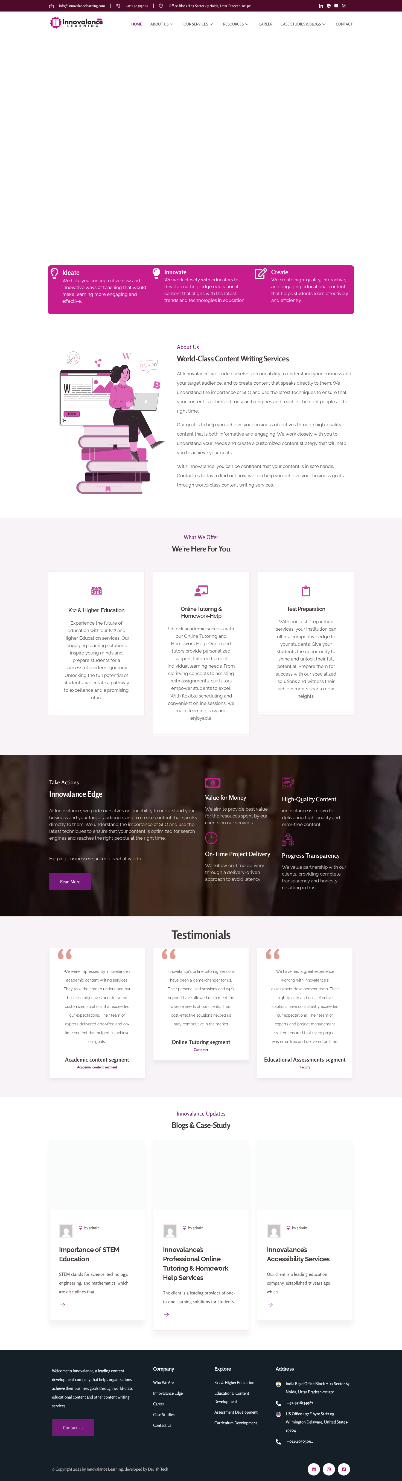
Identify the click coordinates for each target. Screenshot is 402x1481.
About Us (159, 24)
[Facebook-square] (344, 1469)
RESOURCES (233, 24)
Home (136, 24)
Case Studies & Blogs (301, 24)
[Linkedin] (314, 1469)
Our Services (195, 24)
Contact (344, 24)
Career (265, 24)
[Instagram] (329, 1469)
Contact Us (73, 1427)
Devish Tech (158, 1469)
